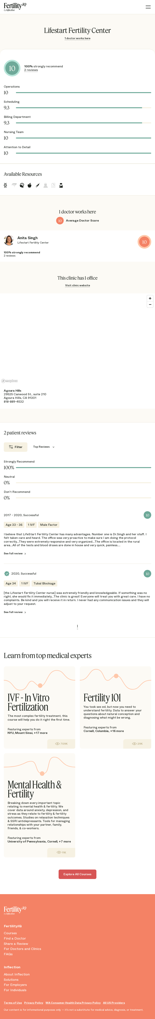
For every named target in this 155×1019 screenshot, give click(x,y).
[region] (77, 338)
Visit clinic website (77, 285)
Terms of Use (13, 1002)
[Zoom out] (150, 304)
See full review (13, 553)
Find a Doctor (15, 939)
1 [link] (77, 626)
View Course (61, 744)
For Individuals (15, 990)
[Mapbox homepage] (9, 381)
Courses (10, 933)
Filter (18, 447)
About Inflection (17, 974)
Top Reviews (41, 447)
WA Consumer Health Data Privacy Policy (73, 1002)
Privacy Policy (33, 1002)
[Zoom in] (150, 298)
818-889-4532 (14, 401)
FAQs (8, 954)
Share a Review (16, 944)
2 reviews (31, 70)
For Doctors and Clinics (22, 949)
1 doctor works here (77, 38)
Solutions (11, 980)
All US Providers (114, 1002)
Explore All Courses (77, 874)
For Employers (15, 985)
